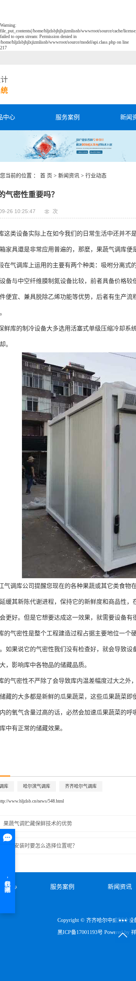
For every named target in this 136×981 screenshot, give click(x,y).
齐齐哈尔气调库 (81, 786)
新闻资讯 (68, 175)
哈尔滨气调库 (36, 786)
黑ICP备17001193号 (80, 932)
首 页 (46, 175)
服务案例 (68, 117)
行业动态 (96, 175)
